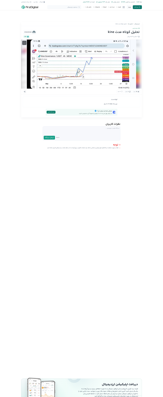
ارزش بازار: (107, 2)
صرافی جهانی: (116, 2)
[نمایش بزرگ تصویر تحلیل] (24, 43)
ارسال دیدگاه (49, 137)
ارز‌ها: (140, 2)
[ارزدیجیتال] (29, 7)
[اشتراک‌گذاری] (24, 91)
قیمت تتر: (92, 2)
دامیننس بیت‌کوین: (130, 2)
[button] (81, 64)
